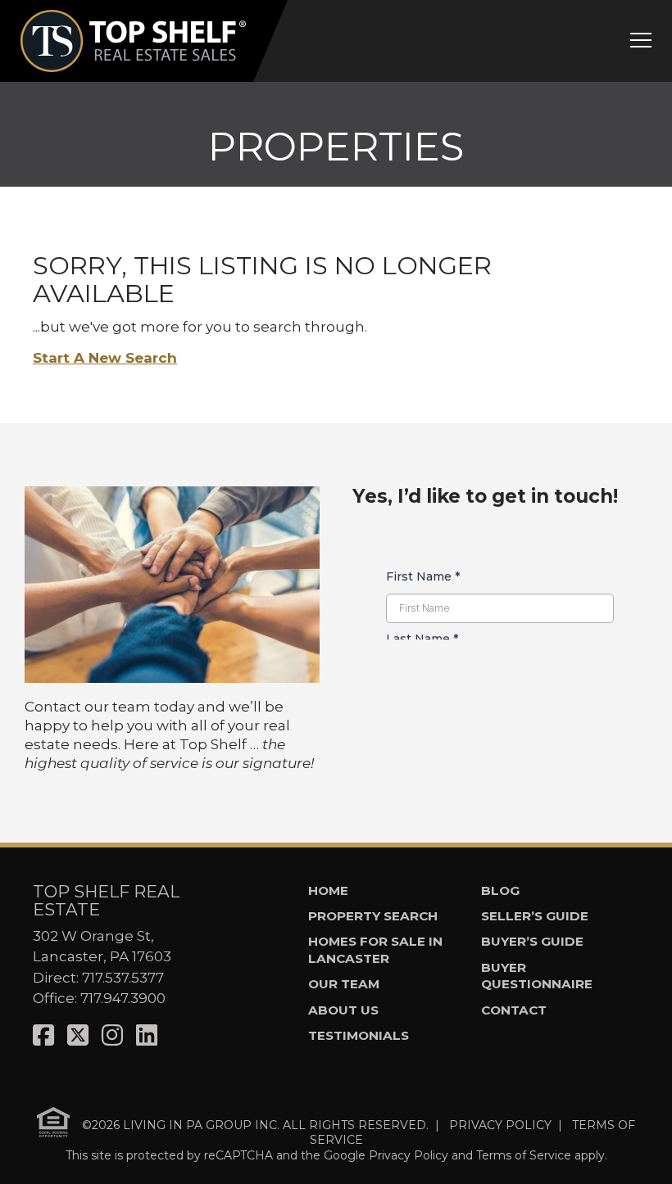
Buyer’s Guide (532, 941)
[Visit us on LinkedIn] (146, 1035)
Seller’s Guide (534, 916)
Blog (500, 890)
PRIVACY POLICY (500, 1124)
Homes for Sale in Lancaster (375, 949)
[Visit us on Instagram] (112, 1035)
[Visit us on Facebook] (43, 1035)
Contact (514, 1010)
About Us (343, 1010)
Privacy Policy (408, 1155)
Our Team (343, 984)
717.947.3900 (123, 998)
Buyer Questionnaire (537, 976)
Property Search (373, 916)
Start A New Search (105, 358)
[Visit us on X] (78, 1035)
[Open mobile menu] (641, 40)
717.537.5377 (123, 977)
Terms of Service (523, 1155)
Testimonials (358, 1035)
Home (328, 890)
